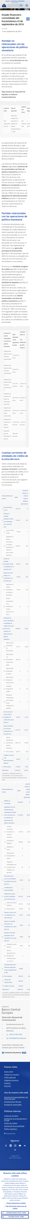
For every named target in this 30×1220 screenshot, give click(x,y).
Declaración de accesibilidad (14, 1126)
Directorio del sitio (10, 1133)
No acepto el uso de (16, 1216)
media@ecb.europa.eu (17, 1038)
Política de (10, 1123)
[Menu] (26, 5)
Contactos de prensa (12, 1053)
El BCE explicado (10, 1077)
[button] (26, 2)
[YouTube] (20, 1146)
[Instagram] (15, 1146)
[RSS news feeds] (15, 1150)
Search (21, 5)
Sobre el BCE (8, 1072)
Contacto (7, 1083)
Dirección (7, 1086)
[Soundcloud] (25, 1146)
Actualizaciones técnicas (12, 1102)
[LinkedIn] (11, 1146)
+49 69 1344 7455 (15, 1034)
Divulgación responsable (13, 1105)
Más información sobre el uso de (16, 1207)
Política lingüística (10, 1129)
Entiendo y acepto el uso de (16, 1212)
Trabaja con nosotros (11, 1074)
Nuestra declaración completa (16, 1203)
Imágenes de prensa (11, 1080)
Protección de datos (11, 1116)
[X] (6, 1146)
